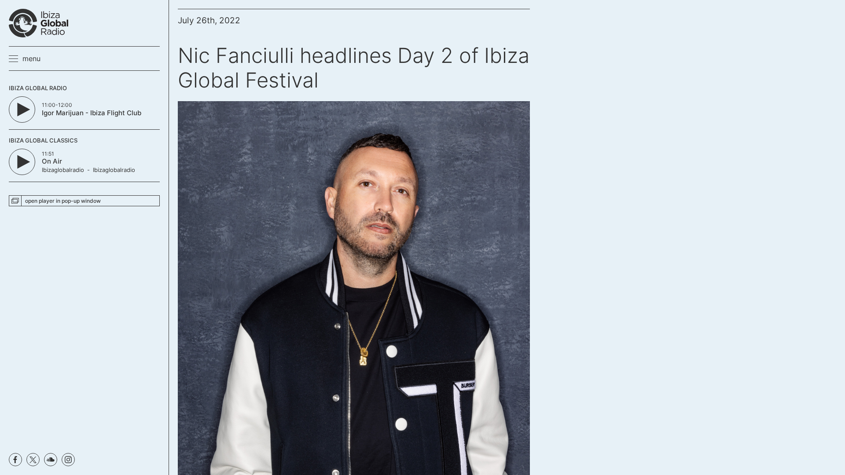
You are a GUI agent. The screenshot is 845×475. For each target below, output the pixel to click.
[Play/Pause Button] (22, 109)
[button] (24, 58)
